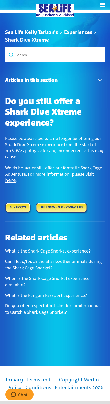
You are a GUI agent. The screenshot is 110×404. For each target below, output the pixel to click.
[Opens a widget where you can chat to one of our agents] (19, 395)
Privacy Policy (14, 383)
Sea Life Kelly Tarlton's (31, 32)
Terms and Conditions (38, 383)
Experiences (78, 32)
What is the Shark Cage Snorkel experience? (48, 251)
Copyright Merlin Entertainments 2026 (79, 383)
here (10, 180)
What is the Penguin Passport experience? (46, 295)
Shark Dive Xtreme (27, 40)
